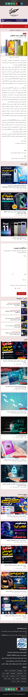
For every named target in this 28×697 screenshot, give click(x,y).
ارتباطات (6, 670)
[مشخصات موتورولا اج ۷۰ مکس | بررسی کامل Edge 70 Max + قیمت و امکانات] (14, 201)
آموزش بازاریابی (19, 670)
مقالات (13, 678)
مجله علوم (17, 678)
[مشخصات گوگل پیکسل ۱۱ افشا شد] (14, 227)
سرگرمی (7, 676)
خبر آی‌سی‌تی (23, 60)
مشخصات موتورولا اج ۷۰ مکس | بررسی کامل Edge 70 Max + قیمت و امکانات (15, 212)
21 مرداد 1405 (19, 618)
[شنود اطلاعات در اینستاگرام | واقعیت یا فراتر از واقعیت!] (14, 449)
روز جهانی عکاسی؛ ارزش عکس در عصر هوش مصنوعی (12, 326)
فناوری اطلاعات (23, 678)
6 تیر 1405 (17, 389)
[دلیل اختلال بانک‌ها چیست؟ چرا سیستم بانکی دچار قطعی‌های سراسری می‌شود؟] (14, 376)
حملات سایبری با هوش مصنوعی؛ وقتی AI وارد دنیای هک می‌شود (12, 319)
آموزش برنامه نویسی (14, 302)
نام (12, 274)
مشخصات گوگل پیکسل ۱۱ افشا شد (19, 238)
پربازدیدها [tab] (19, 299)
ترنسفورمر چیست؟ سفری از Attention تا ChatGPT (12, 312)
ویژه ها (21, 182)
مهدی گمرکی (23, 389)
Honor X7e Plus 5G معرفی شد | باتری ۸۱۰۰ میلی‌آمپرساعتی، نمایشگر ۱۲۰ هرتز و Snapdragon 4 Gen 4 (14, 186)
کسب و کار (13, 681)
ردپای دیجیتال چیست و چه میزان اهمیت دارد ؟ (16, 412)
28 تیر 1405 (19, 188)
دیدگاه (24, 256)
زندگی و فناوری (17, 331)
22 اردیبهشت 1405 (18, 461)
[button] (26, 26)
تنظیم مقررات (13, 673)
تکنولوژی (7, 673)
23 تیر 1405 (19, 239)
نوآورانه (5, 678)
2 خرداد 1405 (17, 413)
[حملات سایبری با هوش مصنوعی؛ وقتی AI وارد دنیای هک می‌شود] (24, 318)
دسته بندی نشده (23, 676)
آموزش (19, 302)
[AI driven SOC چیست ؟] (14, 425)
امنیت (19, 317)
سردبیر (24, 188)
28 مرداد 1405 (19, 364)
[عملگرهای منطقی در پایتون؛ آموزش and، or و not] (24, 304)
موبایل (23, 30)
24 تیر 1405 (20, 215)
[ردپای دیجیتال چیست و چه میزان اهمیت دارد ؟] (14, 401)
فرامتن (19, 324)
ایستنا (22, 141)
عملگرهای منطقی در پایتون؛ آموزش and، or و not (13, 304)
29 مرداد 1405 (20, 542)
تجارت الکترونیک (19, 673)
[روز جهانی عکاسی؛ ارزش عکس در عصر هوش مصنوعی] (24, 326)
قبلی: (18, 151)
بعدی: (19, 157)
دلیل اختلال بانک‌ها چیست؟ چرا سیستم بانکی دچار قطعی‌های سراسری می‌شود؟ (15, 387)
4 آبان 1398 (20, 37)
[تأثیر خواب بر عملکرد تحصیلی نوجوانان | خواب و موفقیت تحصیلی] (24, 333)
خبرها (3, 673)
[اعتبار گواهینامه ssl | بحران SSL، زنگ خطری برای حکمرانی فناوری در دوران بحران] (14, 473)
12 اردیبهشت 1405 (16, 487)
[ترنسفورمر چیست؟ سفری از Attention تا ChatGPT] (24, 311)
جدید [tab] (24, 299)
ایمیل (25, 274)
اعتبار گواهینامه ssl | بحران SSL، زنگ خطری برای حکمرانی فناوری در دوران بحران (14, 484)
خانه (26, 30)
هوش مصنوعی (15, 310)
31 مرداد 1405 (17, 517)
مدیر (24, 37)
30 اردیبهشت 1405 (19, 437)
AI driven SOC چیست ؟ (21, 436)
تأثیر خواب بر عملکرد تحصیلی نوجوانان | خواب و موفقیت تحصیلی (12, 333)
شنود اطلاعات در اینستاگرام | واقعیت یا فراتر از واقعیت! (15, 460)
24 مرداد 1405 (17, 592)
